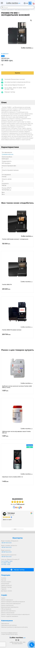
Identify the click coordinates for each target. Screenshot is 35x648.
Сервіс (3, 598)
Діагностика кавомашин (8, 611)
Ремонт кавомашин (7, 600)
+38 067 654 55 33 (6, 542)
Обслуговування (6, 609)
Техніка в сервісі (6, 581)
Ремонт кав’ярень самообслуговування (13, 601)
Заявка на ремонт (6, 585)
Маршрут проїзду (9, 92)
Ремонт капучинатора (7, 612)
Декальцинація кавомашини (9, 607)
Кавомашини (5, 623)
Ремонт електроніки (7, 605)
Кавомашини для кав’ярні (9, 625)
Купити (17, 73)
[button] (26, 3)
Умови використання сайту (9, 634)
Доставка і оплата (6, 591)
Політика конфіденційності (9, 633)
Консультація (5, 583)
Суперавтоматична (7, 154)
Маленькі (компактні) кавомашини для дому (14, 627)
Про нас (3, 580)
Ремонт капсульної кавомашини (11, 603)
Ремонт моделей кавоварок (9, 616)
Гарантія (3, 589)
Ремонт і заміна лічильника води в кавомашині (15, 614)
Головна (3, 578)
